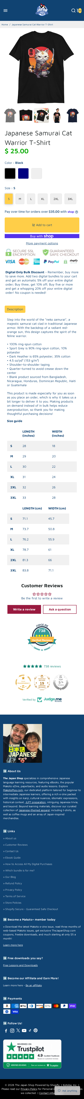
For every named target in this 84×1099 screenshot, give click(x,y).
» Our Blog (9, 876)
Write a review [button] (24, 609)
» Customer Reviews (15, 844)
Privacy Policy (29, 1088)
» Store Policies (12, 902)
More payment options (42, 243)
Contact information (51, 1093)
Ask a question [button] (60, 609)
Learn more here (13, 944)
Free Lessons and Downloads (20, 965)
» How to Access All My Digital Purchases (27, 864)
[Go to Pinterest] (36, 1031)
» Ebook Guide (12, 857)
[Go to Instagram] (12, 1031)
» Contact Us (10, 851)
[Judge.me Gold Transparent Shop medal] (23, 682)
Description (15, 309)
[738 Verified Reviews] (42, 653)
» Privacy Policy (12, 889)
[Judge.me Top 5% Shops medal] (61, 682)
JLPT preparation (35, 802)
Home (5, 24)
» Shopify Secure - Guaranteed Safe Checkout (30, 909)
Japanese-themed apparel (34, 810)
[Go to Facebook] (6, 1031)
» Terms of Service (14, 896)
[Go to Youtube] (24, 1031)
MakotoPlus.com (13, 790)
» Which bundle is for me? (19, 870)
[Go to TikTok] (30, 1031)
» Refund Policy (12, 883)
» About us (9, 838)
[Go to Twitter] (18, 1031)
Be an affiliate (34, 985)
